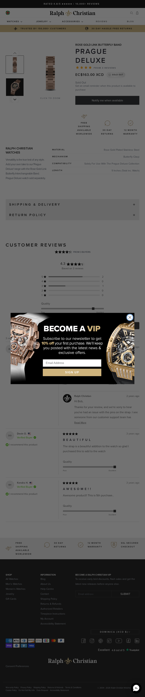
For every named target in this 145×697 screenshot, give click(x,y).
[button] (136, 688)
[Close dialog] (130, 317)
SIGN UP (72, 372)
